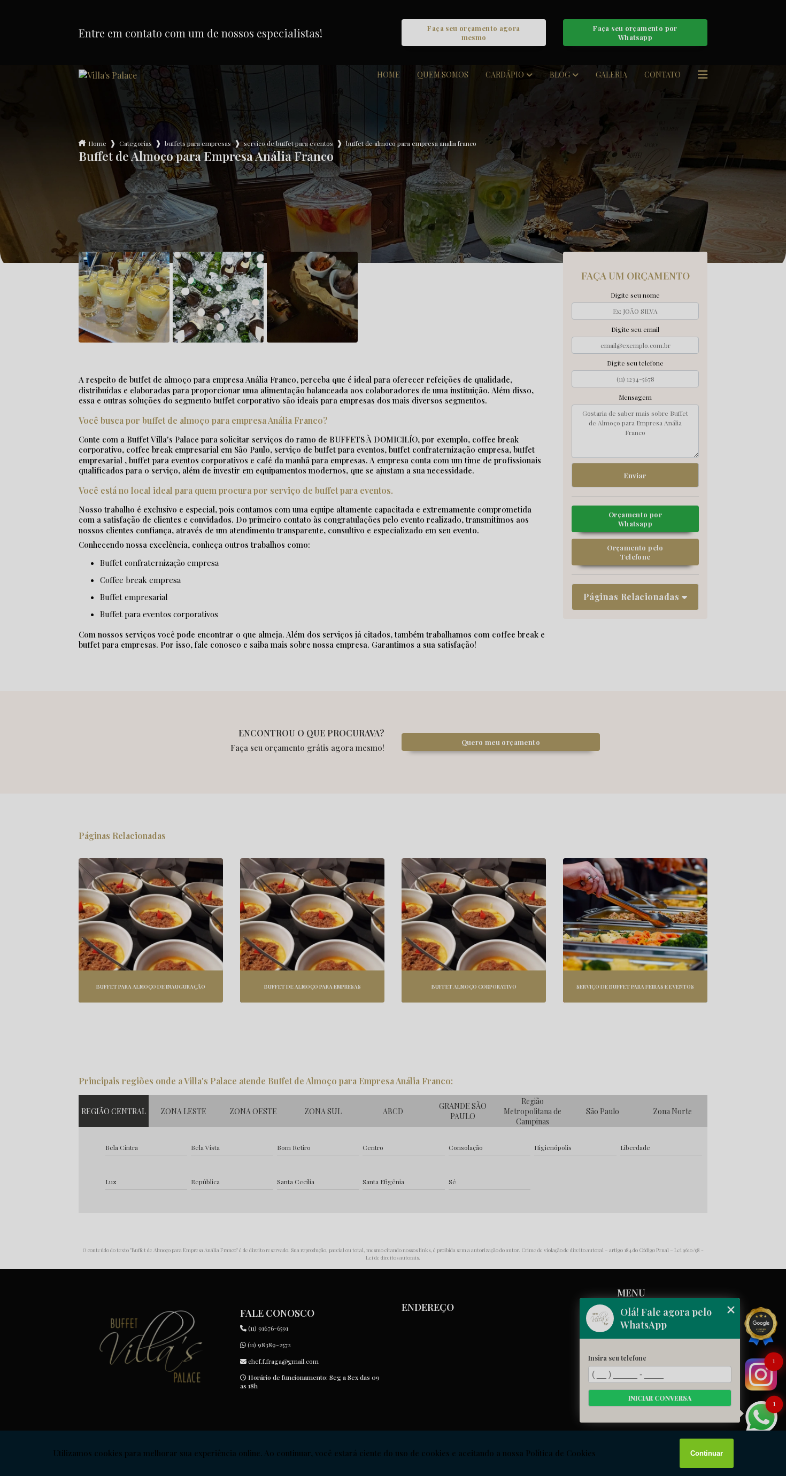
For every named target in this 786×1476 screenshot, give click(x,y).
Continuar (706, 1453)
